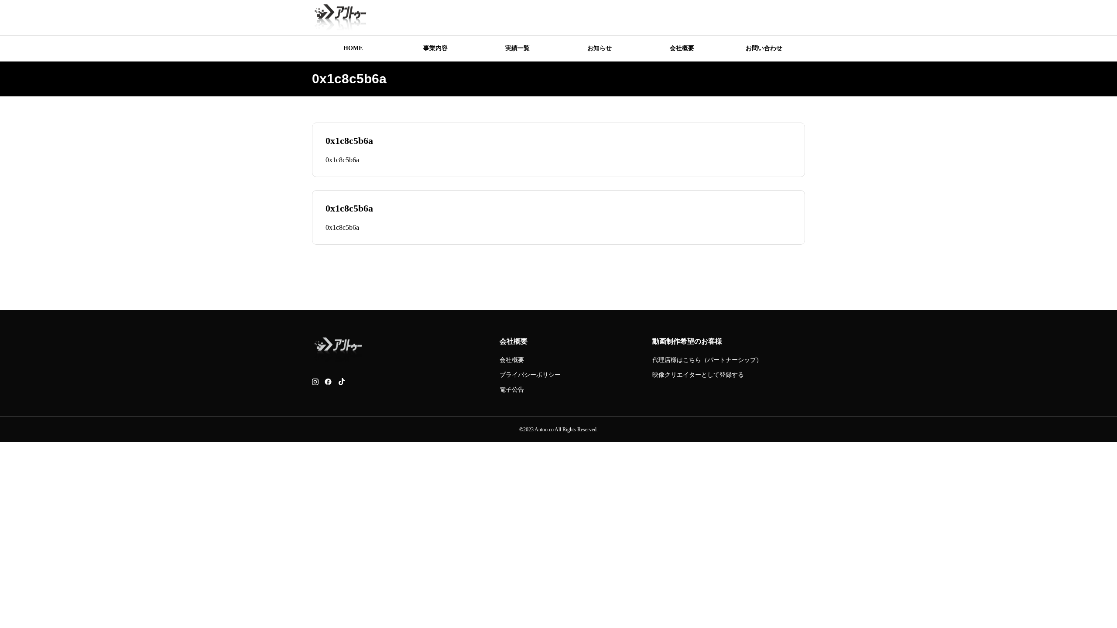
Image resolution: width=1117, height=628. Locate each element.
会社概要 (682, 48)
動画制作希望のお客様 (687, 341)
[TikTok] (341, 382)
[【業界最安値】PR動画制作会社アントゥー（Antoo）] (340, 17)
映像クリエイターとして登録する (698, 375)
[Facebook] (328, 382)
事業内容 (435, 48)
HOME (353, 48)
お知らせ (599, 48)
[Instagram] (315, 382)
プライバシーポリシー (530, 375)
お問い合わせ (764, 48)
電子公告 (512, 389)
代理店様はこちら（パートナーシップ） (707, 360)
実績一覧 (517, 48)
